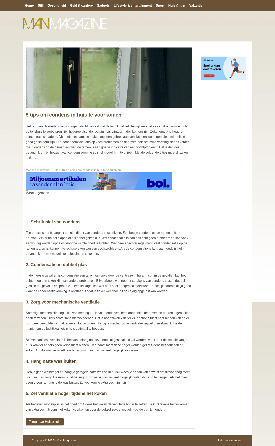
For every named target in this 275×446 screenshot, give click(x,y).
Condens (38, 147)
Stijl (40, 5)
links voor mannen (230, 440)
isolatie (172, 340)
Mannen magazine (38, 169)
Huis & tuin (176, 5)
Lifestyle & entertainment (133, 5)
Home (29, 5)
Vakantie (195, 5)
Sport (160, 5)
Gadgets (103, 5)
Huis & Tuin (60, 169)
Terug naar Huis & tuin (45, 421)
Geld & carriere (81, 5)
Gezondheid (57, 5)
